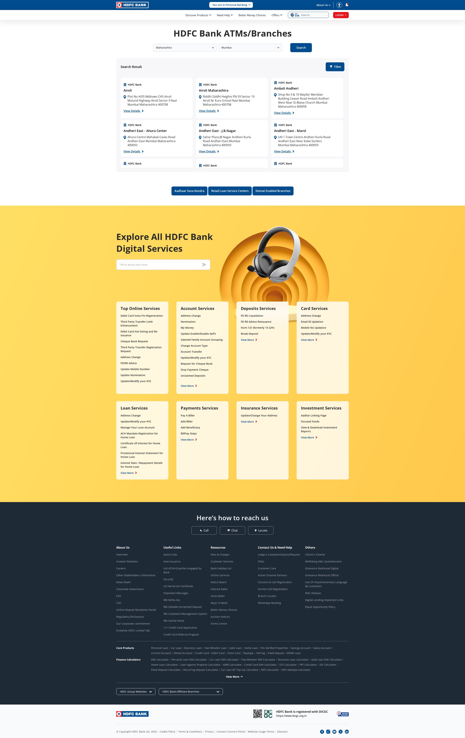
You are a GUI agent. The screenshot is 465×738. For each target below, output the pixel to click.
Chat (234, 530)
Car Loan (176, 648)
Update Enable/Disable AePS (198, 333)
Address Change (131, 357)
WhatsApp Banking (269, 603)
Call (206, 530)
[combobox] (185, 48)
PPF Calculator (308, 664)
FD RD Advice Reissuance (256, 321)
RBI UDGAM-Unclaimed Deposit (182, 607)
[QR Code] (257, 713)
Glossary (282, 731)
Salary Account (322, 648)
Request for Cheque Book (197, 363)
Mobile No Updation (313, 327)
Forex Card (233, 653)
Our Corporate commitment (133, 623)
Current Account (161, 653)
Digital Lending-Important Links (324, 600)
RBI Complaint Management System (185, 613)
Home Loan (251, 648)
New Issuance (171, 561)
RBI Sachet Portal (173, 620)
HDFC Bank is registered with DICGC (302, 712)
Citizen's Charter (315, 554)
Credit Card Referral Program (181, 634)
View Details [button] (132, 111)
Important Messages (175, 593)
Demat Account (183, 653)
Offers (275, 15)
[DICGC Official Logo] (268, 713)
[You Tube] (334, 732)
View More (187, 386)
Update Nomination (133, 375)
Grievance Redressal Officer (322, 575)
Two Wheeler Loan (215, 648)
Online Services (220, 575)
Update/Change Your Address (259, 415)
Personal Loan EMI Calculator (189, 659)
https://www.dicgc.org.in (291, 715)
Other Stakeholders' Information (135, 575)
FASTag (260, 653)
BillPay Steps (189, 433)
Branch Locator (267, 596)
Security (168, 579)
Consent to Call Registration (275, 582)
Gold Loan (235, 648)
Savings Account (301, 648)
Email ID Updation (312, 321)
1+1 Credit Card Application (180, 627)
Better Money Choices (252, 15)
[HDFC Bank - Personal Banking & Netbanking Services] (132, 714)
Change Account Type (194, 345)
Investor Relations (127, 561)
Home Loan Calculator (164, 664)
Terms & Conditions (190, 731)
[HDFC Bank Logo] (132, 5)
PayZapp (248, 653)
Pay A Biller (188, 415)
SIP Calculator (328, 664)
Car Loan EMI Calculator (224, 659)
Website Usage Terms (261, 731)
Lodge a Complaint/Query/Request (279, 554)
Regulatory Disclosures (130, 616)
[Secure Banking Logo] (343, 713)
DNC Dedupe (313, 593)
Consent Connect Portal (231, 731)
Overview (122, 554)
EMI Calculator (160, 659)
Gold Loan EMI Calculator (326, 659)
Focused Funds (310, 421)
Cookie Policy (167, 731)
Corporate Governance (130, 589)
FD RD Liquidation (252, 315)
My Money (187, 327)
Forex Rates (218, 596)
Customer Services (222, 561)
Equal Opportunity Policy (320, 607)
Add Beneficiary (190, 427)
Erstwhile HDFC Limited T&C (133, 630)
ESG (118, 596)
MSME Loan (294, 653)
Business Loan (193, 648)
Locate (262, 530)
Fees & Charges (220, 554)
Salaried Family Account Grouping (202, 339)
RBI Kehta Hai (171, 600)
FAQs (261, 561)
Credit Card (202, 653)
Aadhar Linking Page (313, 415)
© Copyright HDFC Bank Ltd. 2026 (136, 731)
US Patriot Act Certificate (178, 586)
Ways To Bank (219, 603)
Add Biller (187, 421)
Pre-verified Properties (274, 648)
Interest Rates (219, 589)
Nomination (188, 321)
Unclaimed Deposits (193, 375)
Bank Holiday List (221, 568)
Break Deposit (249, 333)
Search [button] (301, 48)
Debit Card (218, 653)
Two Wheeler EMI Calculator (258, 659)
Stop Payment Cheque (195, 369)
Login (339, 15)
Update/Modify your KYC (136, 381)
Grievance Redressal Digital (322, 568)
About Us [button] (322, 5)
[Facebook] (322, 732)
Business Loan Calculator (293, 659)
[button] (231, 5)
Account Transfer (191, 351)
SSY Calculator (288, 664)
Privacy (209, 731)
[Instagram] (328, 732)
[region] (157, 98)
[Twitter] (341, 732)
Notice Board (219, 582)
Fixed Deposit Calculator (166, 669)
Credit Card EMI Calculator (260, 664)
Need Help (223, 15)
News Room (123, 582)
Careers (121, 568)
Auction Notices (220, 616)
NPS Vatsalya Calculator (296, 669)
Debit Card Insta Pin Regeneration (142, 315)
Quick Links (170, 554)
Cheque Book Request (134, 341)
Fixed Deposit (276, 653)
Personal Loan (159, 648)
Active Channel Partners (272, 575)
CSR (118, 603)
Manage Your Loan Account (138, 427)
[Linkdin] (347, 732)
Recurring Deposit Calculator (200, 669)
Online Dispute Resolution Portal (136, 609)
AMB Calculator (232, 664)
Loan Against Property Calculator (200, 664)
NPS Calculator (270, 669)
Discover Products (196, 15)
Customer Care (267, 568)
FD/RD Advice (129, 363)
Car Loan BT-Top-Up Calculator (239, 669)
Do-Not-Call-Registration (273, 589)
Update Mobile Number (135, 369)
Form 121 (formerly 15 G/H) (257, 327)
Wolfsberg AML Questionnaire (323, 561)
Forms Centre (219, 623)
